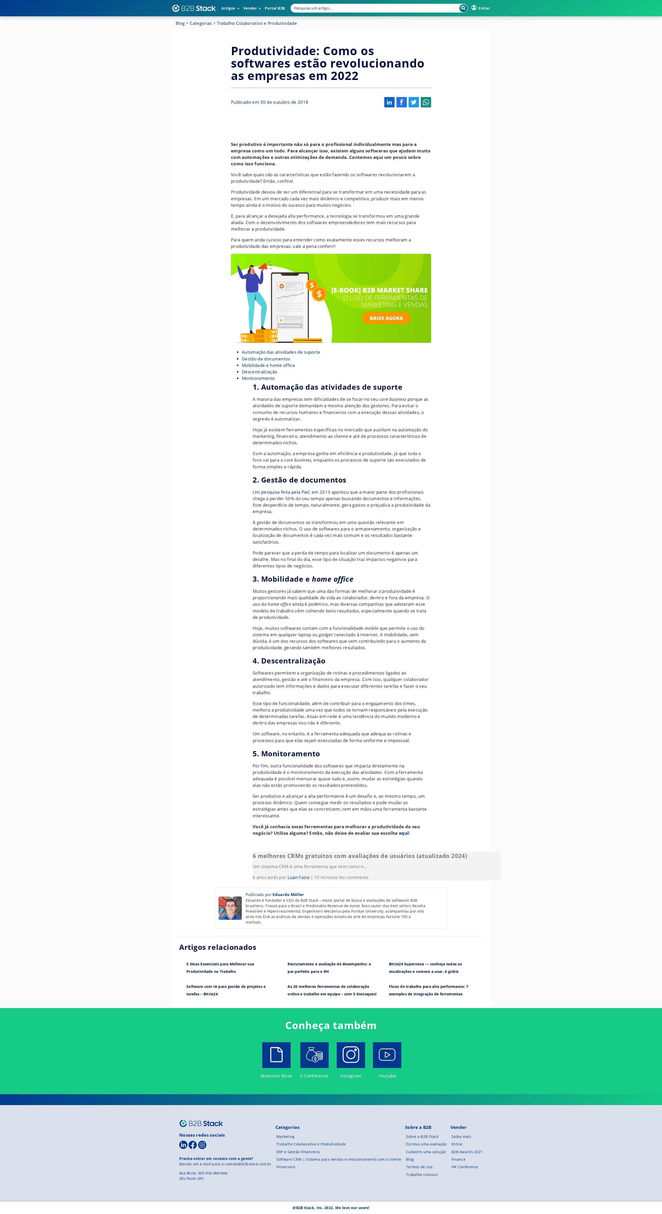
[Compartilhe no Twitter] (414, 102)
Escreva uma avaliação (426, 1144)
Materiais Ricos (276, 1076)
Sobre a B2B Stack (422, 1136)
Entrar (457, 1144)
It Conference (314, 1076)
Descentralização (259, 372)
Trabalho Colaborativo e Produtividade (257, 23)
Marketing (285, 1136)
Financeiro (285, 1166)
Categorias (201, 23)
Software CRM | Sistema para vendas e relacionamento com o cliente (338, 1159)
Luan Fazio (299, 877)
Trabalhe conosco (422, 1174)
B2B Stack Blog (194, 8)
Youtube (387, 1076)
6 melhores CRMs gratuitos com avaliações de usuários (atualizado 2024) (360, 856)
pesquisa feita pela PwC (285, 492)
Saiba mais (461, 1136)
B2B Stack (201, 1123)
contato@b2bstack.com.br (248, 1163)
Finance (458, 1159)
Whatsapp (426, 102)
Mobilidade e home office (268, 365)
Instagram (351, 1076)
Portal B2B (275, 8)
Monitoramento (258, 378)
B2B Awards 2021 (467, 1151)
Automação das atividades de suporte (281, 352)
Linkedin (389, 102)
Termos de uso (419, 1166)
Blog (180, 23)
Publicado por (275, 894)
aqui (404, 833)
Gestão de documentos (266, 359)
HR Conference (465, 1166)
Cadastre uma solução (426, 1151)
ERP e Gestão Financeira (298, 1151)
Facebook (401, 102)
